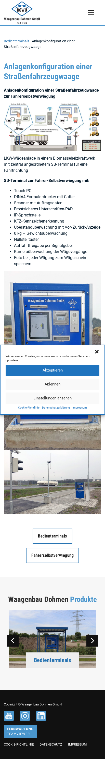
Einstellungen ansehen (52, 398)
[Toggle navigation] (91, 12)
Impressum (79, 407)
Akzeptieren (53, 370)
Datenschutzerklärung (56, 407)
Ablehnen (52, 384)
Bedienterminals (16, 41)
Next (92, 641)
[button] (96, 351)
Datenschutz (51, 744)
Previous (13, 641)
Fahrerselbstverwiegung (52, 555)
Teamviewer (20, 731)
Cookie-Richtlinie (29, 407)
